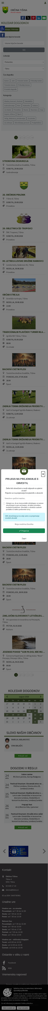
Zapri (24, 538)
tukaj (28, 509)
